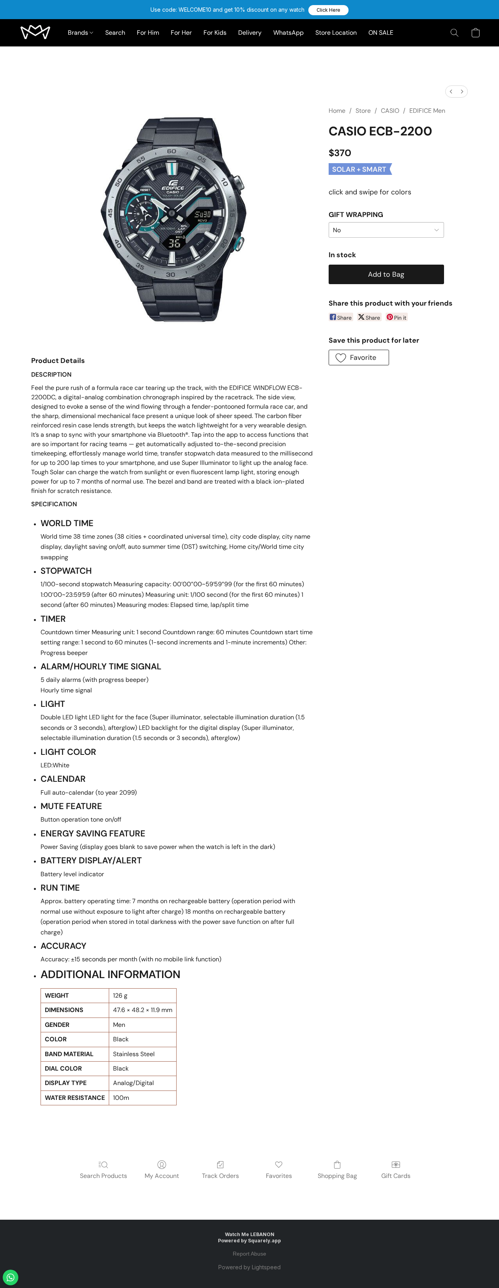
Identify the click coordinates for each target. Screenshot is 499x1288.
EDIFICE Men (427, 111)
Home (337, 111)
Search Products (103, 1176)
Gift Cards (396, 1176)
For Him (148, 32)
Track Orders (220, 1176)
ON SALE (380, 32)
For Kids (214, 32)
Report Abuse (249, 1254)
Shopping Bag (337, 1176)
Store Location (336, 32)
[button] (328, 10)
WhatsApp (288, 32)
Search (115, 32)
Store (363, 111)
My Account (162, 1176)
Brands (79, 32)
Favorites (279, 1176)
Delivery (250, 32)
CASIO (390, 111)
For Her (181, 32)
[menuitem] (451, 91)
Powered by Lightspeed (249, 1267)
